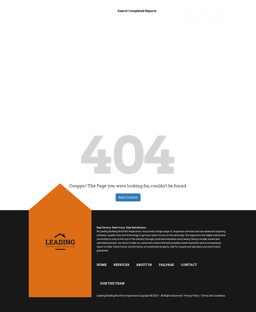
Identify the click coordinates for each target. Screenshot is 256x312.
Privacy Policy (191, 295)
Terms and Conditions (213, 295)
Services (115, 31)
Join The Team (208, 31)
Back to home (128, 197)
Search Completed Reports (136, 11)
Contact (179, 31)
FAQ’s (135, 31)
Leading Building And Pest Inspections (117, 295)
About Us (155, 31)
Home (94, 31)
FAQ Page (166, 265)
